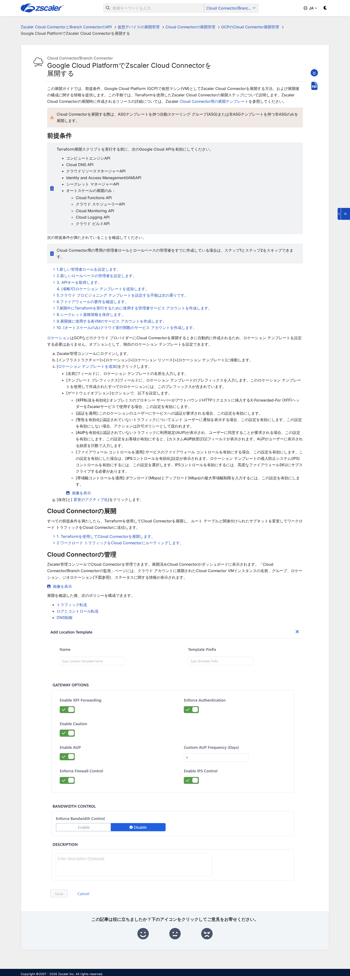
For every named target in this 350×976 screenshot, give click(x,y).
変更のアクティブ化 (91, 499)
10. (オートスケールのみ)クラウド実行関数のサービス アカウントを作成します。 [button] (127, 327)
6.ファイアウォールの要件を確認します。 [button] (93, 301)
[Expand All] (314, 72)
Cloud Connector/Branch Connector (232, 8)
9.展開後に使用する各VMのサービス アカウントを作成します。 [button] (111, 321)
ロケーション (58, 337)
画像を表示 (81, 492)
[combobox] (153, 8)
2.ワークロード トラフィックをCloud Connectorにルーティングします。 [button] (120, 542)
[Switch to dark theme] (325, 9)
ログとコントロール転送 (78, 611)
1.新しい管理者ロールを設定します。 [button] (88, 269)
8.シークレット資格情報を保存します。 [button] (91, 314)
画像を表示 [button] (62, 586)
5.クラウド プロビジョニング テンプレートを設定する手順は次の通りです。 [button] (122, 295)
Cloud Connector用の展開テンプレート (214, 101)
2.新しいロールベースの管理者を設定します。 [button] (96, 275)
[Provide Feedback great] (143, 934)
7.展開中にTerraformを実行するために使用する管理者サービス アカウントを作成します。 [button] (134, 308)
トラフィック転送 (72, 604)
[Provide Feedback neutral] (175, 934)
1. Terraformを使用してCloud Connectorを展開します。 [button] (106, 536)
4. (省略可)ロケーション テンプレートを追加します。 (103, 288)
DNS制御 (64, 617)
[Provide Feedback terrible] (207, 934)
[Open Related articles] (344, 214)
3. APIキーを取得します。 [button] (79, 282)
